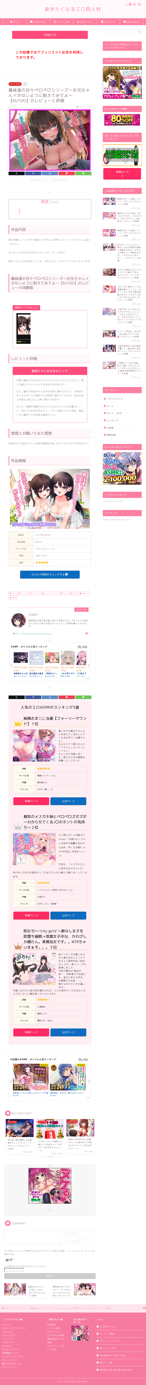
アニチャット (53, 1331)
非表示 (54, 202)
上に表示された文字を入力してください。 (26, 1266)
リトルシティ (8, 1338)
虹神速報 (51, 1324)
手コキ (74, 593)
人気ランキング (86, 23)
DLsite (83, 647)
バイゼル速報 (53, 1328)
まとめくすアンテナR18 (13, 1328)
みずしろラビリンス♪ (50, 593)
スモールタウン (9, 1335)
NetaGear (7, 1345)
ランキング (112, 420)
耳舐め (13, 598)
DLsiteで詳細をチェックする (48, 574)
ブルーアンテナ (9, 1360)
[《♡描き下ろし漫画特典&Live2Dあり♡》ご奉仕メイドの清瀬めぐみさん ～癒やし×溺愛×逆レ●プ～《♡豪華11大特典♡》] (83, 658)
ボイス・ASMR (15, 84)
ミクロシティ (8, 1342)
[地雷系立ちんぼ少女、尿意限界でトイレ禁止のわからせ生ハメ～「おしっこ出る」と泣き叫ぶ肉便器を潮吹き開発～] (21, 658)
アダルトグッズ (115, 398)
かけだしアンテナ (10, 1349)
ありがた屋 (49, 676)
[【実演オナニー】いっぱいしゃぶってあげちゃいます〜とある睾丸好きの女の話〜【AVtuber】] (52, 658)
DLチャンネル (109, 23)
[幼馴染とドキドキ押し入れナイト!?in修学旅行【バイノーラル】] (31, 1077)
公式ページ (68, 801)
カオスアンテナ (9, 1367)
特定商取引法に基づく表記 (112, 1355)
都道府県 (111, 434)
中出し (64, 593)
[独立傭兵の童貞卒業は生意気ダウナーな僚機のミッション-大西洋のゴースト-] (36, 658)
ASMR (13, 593)
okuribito (7, 1331)
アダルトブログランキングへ (117, 519)
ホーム (16, 22)
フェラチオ (35, 593)
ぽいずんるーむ (20, 676)
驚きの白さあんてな (11, 1363)
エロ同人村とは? (39, 23)
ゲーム (110, 406)
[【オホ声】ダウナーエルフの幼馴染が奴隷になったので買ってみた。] (68, 658)
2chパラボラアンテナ (12, 1356)
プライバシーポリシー (110, 1341)
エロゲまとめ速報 (55, 1335)
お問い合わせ (132, 22)
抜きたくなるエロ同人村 (73, 9)
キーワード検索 (62, 23)
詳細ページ (31, 801)
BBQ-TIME (65, 676)
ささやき (23, 593)
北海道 (110, 427)
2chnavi (6, 1324)
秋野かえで (85, 593)
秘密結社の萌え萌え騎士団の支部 (116, 1369)
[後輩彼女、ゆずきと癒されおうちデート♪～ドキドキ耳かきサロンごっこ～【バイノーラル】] (68, 1077)
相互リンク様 (106, 1362)
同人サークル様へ (108, 1348)
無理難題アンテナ (10, 1353)
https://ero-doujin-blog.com (37, 633)
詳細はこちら (122, 173)
